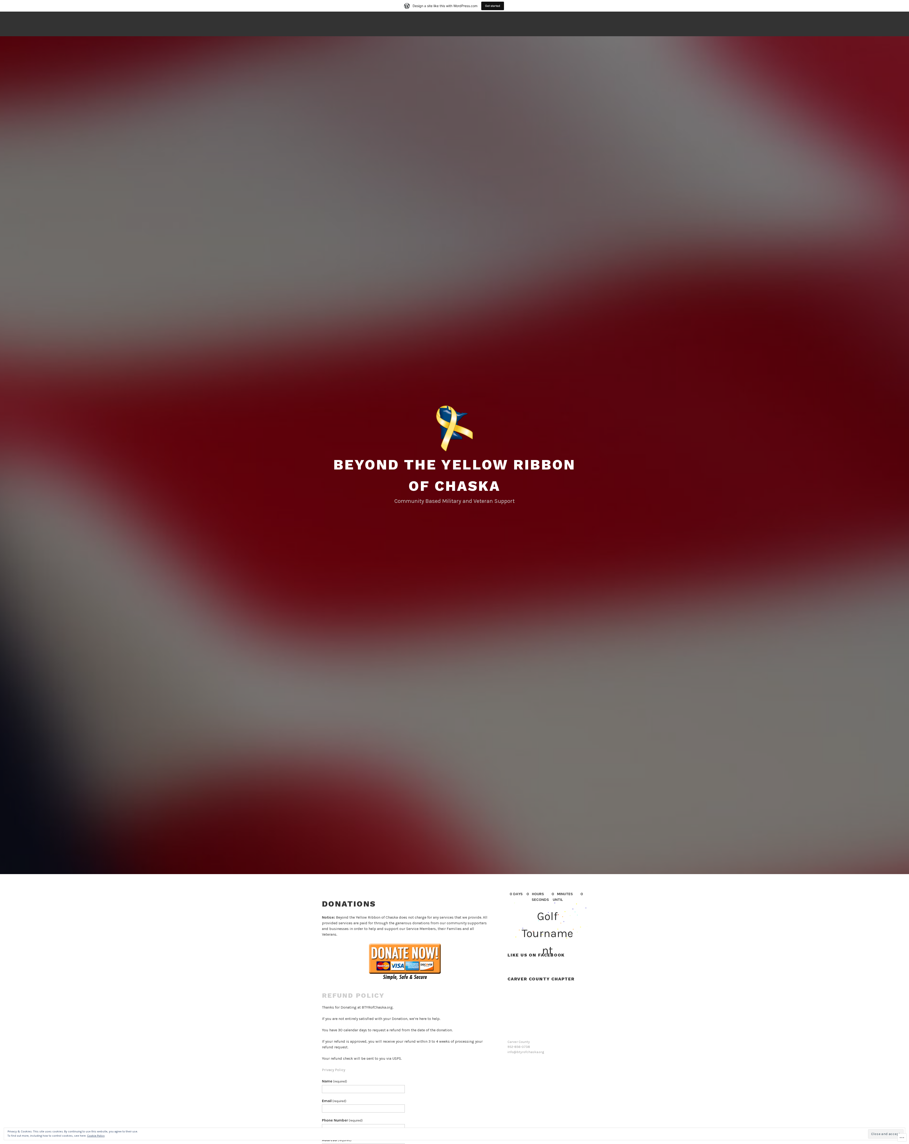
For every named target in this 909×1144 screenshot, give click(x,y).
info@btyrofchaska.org (526, 1052)
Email (334, 1101)
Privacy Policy (333, 1070)
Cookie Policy (96, 1135)
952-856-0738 (519, 1047)
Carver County (519, 1042)
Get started (492, 6)
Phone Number (342, 1120)
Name (334, 1081)
